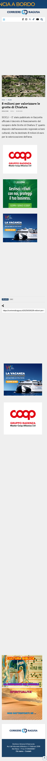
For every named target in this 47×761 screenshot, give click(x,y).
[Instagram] (26, 19)
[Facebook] (23, 19)
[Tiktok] (34, 19)
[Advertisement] (23, 49)
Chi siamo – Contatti (23, 751)
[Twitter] (30, 19)
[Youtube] (37, 19)
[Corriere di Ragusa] (23, 14)
